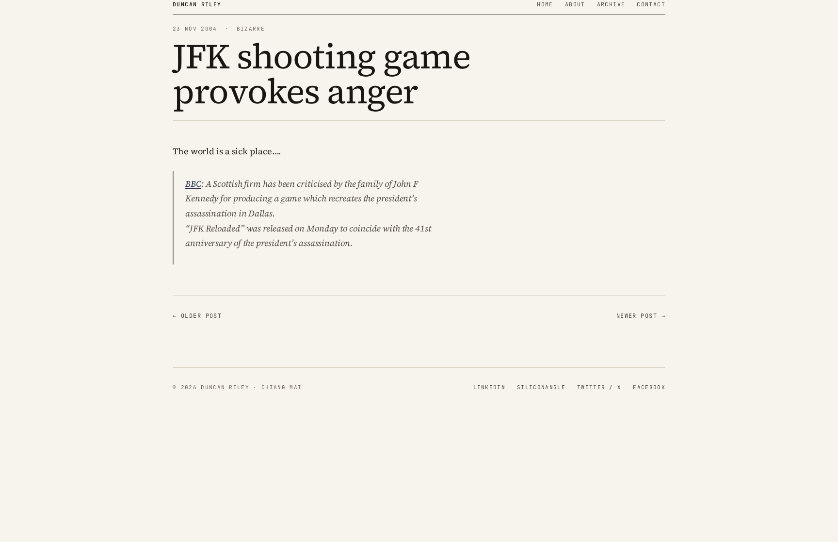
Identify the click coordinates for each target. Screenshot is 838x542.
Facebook (649, 387)
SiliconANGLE (541, 387)
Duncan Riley (197, 4)
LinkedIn (489, 387)
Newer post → (640, 316)
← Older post (197, 316)
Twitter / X (599, 387)
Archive (611, 4)
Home (545, 4)
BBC (193, 184)
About (575, 4)
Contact (651, 4)
